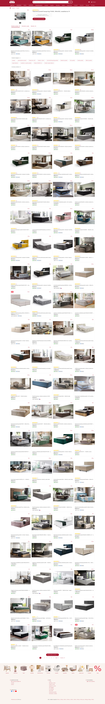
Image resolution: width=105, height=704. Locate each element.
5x (16, 256)
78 (50, 125)
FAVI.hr (72, 699)
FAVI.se (78, 699)
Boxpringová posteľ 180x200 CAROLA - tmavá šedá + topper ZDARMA (45, 534)
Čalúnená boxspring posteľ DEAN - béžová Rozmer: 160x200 (22, 423)
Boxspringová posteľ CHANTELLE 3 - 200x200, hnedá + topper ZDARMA (25, 479)
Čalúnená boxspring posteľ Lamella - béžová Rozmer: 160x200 (87, 285)
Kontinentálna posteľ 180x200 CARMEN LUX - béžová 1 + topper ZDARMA (89, 534)
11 (29, 153)
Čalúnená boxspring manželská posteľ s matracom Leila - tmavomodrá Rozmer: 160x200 (71, 562)
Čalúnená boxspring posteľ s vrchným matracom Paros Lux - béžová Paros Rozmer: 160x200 (28, 340)
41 (93, 125)
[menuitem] (12, 5)
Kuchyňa (48, 673)
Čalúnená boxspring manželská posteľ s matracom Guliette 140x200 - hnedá (89, 174)
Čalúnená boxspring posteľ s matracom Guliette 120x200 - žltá (23, 257)
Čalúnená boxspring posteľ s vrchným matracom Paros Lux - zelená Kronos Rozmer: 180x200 (72, 451)
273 (71, 125)
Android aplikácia (91, 681)
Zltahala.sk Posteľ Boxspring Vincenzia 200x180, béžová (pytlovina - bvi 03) (46, 340)
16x (16, 117)
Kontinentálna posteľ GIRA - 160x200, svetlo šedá (63, 479)
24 (29, 375)
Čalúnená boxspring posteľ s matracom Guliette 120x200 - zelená (66, 50)
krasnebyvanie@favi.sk (16, 681)
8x (80, 117)
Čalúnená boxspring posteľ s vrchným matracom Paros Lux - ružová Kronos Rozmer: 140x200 (29, 534)
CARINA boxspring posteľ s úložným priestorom (84, 368)
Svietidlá (32, 673)
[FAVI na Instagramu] (13, 691)
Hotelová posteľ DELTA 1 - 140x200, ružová (83, 451)
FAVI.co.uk (82, 699)
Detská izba (81, 673)
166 (93, 29)
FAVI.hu (68, 699)
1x (80, 228)
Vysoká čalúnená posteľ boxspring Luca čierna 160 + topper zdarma (45, 229)
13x (37, 145)
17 (28, 10)
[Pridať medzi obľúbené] (93, 375)
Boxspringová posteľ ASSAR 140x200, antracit (41, 146)
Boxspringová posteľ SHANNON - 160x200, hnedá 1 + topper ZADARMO (67, 507)
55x (80, 49)
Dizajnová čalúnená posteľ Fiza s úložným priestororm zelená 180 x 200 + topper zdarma (28, 507)
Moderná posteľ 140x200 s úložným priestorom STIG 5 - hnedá (66, 423)
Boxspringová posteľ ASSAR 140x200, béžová (40, 202)
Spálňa (73, 673)
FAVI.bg (86, 699)
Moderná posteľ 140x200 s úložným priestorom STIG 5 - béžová (23, 146)
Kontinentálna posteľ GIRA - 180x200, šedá (62, 396)
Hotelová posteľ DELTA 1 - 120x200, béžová (62, 91)
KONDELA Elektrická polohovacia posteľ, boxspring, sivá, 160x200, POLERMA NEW (48, 312)
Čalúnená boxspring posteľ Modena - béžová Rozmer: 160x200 (87, 479)
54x (80, 89)
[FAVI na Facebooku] (11, 691)
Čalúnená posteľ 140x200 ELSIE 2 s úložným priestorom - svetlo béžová (25, 91)
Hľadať (70, 2)
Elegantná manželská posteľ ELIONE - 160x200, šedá (42, 562)
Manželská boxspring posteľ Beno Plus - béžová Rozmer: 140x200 (87, 562)
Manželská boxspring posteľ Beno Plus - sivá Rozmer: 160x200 (66, 618)
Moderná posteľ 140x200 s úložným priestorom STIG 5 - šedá (87, 146)
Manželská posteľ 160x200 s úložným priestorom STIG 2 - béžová (23, 202)
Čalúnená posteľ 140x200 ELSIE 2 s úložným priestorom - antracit (45, 118)
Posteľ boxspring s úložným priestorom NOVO (41, 396)
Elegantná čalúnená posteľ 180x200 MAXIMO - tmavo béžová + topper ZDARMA (26, 590)
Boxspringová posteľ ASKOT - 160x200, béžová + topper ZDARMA (44, 423)
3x (37, 256)
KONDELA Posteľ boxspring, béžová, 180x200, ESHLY (21, 312)
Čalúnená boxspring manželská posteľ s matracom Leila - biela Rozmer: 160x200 (69, 534)
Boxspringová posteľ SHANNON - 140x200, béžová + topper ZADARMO (88, 118)
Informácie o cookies (53, 693)
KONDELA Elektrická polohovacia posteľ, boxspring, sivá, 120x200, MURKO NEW (47, 257)
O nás (50, 681)
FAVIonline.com (14, 699)
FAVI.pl (62, 699)
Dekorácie (15, 673)
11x (80, 145)
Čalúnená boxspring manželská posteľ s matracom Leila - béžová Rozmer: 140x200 (70, 174)
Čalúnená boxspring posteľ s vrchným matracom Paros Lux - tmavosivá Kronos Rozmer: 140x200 (72, 257)
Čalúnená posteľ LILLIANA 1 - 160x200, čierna (19, 645)
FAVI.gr (89, 699)
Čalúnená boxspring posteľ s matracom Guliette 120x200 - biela (66, 118)
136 (29, 97)
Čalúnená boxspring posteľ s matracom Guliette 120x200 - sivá (87, 50)
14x (59, 49)
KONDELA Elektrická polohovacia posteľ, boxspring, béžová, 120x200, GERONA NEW (70, 368)
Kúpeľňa (56, 673)
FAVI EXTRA (51, 690)
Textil (24, 673)
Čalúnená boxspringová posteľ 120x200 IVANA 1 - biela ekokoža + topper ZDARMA (26, 229)
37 (50, 97)
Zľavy (98, 673)
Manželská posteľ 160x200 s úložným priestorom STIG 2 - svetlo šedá (88, 91)
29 (71, 375)
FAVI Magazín (51, 687)
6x (16, 228)
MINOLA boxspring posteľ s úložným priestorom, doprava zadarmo (87, 645)
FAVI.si (92, 699)
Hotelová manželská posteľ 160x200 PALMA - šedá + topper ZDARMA (67, 312)
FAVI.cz (58, 699)
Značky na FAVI (52, 684)
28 (71, 208)
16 (29, 624)
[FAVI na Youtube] (16, 691)
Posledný (62, 657)
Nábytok (7, 673)
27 (93, 180)
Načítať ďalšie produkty (51, 654)
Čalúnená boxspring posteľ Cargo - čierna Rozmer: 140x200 (86, 618)
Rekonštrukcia (40, 673)
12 (29, 236)
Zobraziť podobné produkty (39, 18)
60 (50, 180)
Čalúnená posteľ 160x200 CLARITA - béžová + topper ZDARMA (87, 257)
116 (29, 180)
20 (93, 264)
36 (50, 458)
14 (93, 236)
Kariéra (12, 684)
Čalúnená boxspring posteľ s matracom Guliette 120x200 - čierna (44, 285)
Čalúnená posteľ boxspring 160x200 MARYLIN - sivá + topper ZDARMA (24, 451)
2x (16, 367)
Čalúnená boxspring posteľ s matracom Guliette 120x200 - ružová (66, 229)
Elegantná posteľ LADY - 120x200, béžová (19, 396)
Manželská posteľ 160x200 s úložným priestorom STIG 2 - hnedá (44, 174)
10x (59, 89)
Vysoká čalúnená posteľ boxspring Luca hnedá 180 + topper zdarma (45, 368)
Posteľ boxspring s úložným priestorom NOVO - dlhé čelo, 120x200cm (45, 590)
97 (29, 125)
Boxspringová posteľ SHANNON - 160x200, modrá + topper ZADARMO (88, 229)
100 (50, 153)
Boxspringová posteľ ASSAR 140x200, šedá (19, 118)
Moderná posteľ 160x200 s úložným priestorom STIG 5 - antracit (87, 202)
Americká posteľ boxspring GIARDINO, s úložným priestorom (65, 285)
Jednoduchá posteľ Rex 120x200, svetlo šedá (41, 479)
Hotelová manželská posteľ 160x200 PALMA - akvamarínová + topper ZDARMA (47, 451)
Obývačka (65, 673)
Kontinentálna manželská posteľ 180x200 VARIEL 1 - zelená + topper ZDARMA (47, 645)
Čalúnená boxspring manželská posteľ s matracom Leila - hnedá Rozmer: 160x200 (27, 368)
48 (93, 97)
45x (16, 89)
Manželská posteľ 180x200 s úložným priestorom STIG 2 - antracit (66, 146)
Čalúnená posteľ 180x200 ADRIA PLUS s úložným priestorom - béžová (67, 340)
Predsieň (89, 673)
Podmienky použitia (52, 692)
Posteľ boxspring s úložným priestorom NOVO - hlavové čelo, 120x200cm (46, 507)
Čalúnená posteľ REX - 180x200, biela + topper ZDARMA (64, 590)
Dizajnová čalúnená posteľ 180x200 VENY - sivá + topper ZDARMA (23, 285)
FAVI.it (75, 699)
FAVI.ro (65, 699)
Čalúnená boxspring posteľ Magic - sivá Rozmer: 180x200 (43, 618)
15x (37, 117)
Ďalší (56, 657)
